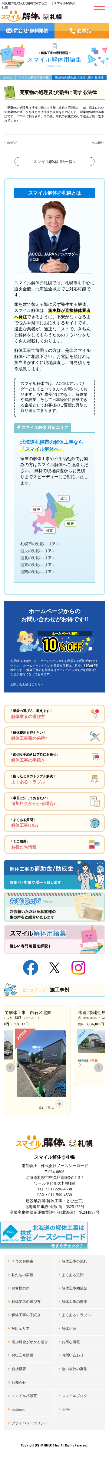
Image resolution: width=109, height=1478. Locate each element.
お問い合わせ (73, 1355)
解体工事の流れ (74, 1261)
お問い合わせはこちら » (26, 684)
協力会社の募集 (74, 1369)
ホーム (7, 77)
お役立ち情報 (22, 1355)
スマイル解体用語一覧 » (54, 161)
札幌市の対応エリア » (39, 544)
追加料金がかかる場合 (30, 1342)
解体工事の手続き (26, 1315)
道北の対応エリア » (37, 558)
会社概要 (19, 1369)
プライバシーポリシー (30, 1423)
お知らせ (19, 1382)
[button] (10, 1067)
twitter (66, 1409)
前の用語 (11, 142)
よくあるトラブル (76, 1315)
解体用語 (69, 1328)
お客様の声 (21, 1288)
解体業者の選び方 (26, 1302)
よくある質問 (73, 1275)
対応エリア (21, 1328)
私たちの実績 (22, 1275)
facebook (18, 1409)
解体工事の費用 (74, 1302)
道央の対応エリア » (37, 551)
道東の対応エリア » (37, 565)
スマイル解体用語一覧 (33, 77)
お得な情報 (71, 1342)
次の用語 (97, 142)
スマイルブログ (74, 1396)
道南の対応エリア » (37, 572)
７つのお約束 (22, 1261)
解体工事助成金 (74, 1288)
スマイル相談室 (24, 1396)
